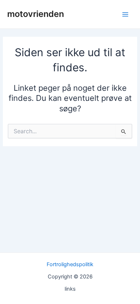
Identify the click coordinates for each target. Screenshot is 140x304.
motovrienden (35, 14)
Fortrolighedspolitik (70, 264)
